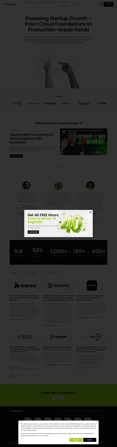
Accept (76, 440)
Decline (89, 440)
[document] (58, 223)
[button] (90, 212)
